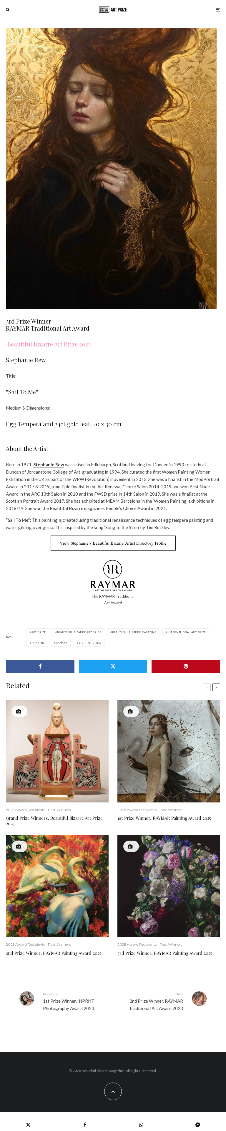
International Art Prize (186, 632)
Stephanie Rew (48, 464)
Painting (38, 642)
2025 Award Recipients (25, 809)
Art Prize (38, 632)
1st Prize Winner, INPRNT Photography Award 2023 (68, 1001)
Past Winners (59, 809)
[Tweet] (113, 666)
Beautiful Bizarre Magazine (134, 632)
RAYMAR (107, 596)
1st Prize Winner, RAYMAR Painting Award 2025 (164, 818)
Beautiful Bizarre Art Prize (79, 632)
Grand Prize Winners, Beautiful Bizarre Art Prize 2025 (54, 820)
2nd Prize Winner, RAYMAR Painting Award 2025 (53, 953)
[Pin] (186, 666)
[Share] (40, 666)
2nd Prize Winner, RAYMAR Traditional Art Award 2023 (156, 1001)
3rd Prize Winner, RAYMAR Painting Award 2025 (164, 953)
